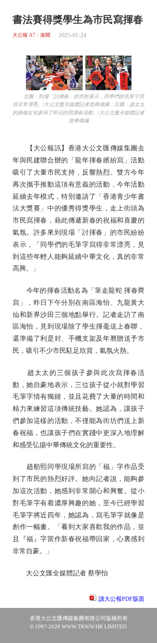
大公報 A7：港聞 (31, 35)
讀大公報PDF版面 (121, 599)
